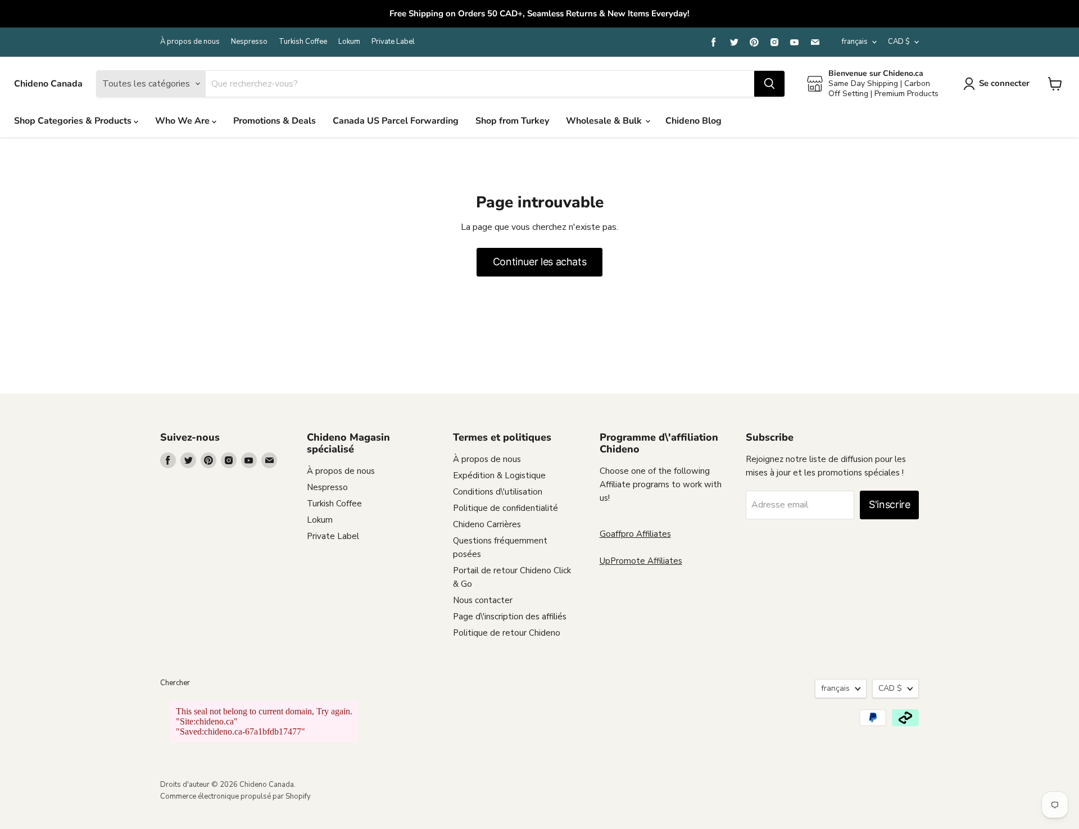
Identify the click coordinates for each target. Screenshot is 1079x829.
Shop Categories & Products (74, 121)
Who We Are (183, 121)
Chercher (175, 683)
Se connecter (1004, 83)
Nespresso (249, 42)
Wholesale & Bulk (605, 121)
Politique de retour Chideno (506, 632)
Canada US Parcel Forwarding (396, 121)
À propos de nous (190, 42)
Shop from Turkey (512, 121)
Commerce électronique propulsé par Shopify (235, 796)
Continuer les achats (540, 262)
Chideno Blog (693, 121)
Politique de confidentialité (505, 508)
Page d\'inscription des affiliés (509, 616)
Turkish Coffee (303, 42)
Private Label (393, 42)
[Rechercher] (769, 84)
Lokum (349, 42)
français (855, 42)
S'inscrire (889, 504)
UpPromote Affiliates (641, 561)
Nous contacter (483, 600)
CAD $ (899, 42)
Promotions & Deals (274, 121)
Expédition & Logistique (499, 475)
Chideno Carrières (487, 524)
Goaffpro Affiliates (635, 534)
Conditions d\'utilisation (497, 491)
